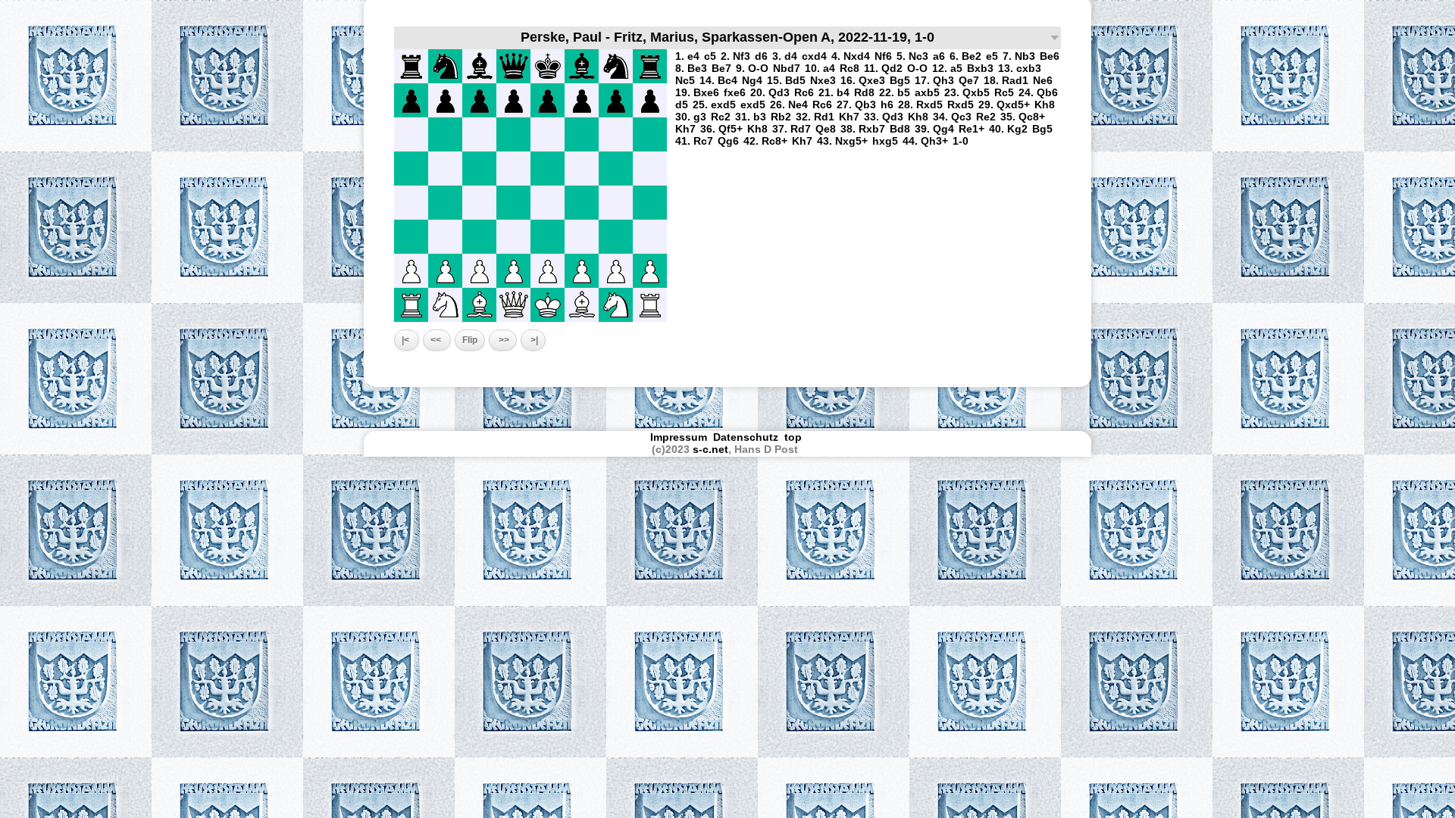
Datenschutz (745, 437)
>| (533, 340)
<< (436, 340)
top (794, 437)
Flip (469, 340)
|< (406, 340)
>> (502, 340)
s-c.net (710, 449)
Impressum (678, 437)
